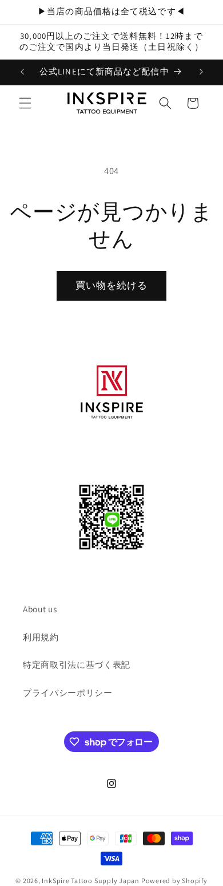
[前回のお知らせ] (22, 72)
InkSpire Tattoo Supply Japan (91, 880)
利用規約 (41, 637)
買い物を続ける (111, 285)
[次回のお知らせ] (201, 72)
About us (40, 609)
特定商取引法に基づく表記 (76, 664)
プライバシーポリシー (68, 692)
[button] (25, 103)
